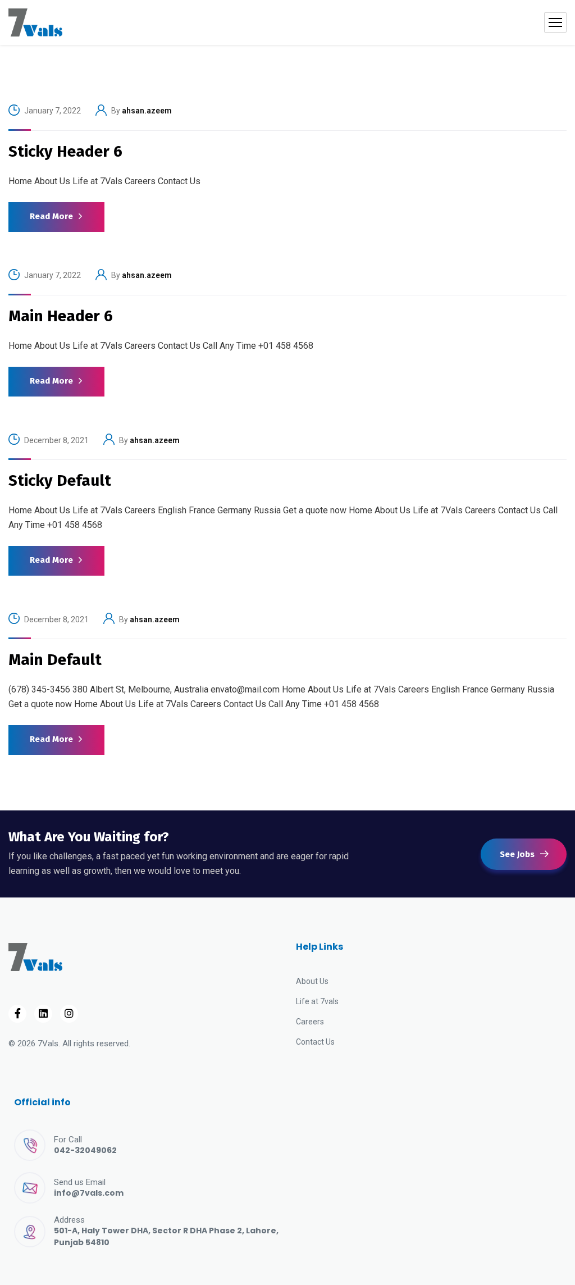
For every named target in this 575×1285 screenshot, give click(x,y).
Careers (310, 1021)
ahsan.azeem (147, 110)
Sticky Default (59, 480)
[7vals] (35, 22)
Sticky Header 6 (65, 151)
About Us (312, 981)
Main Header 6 (60, 316)
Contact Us (315, 1041)
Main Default (55, 659)
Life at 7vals (317, 1001)
